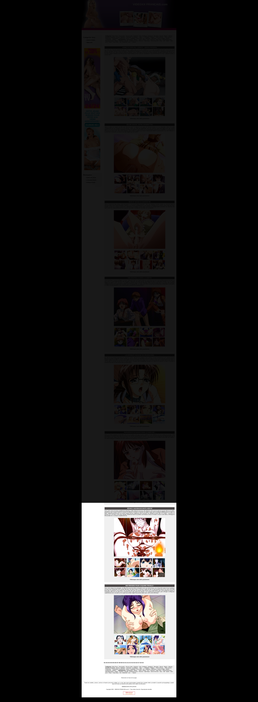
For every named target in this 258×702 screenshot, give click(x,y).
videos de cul (129, 692)
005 (113, 662)
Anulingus (144, 666)
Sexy (161, 671)
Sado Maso (147, 671)
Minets (135, 670)
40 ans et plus (129, 666)
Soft (164, 671)
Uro (129, 672)
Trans (110, 672)
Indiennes (148, 669)
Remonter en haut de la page (129, 677)
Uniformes (124, 672)
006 (115, 662)
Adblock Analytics (128, 699)
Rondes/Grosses (133, 671)
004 (111, 662)
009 (122, 662)
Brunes (118, 668)
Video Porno (115, 666)
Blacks (165, 666)
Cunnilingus (135, 668)
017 (138, 662)
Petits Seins (159, 670)
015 (134, 662)
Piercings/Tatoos (109, 671)
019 (143, 662)
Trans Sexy (115, 672)
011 (126, 662)
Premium (121, 671)
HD (144, 669)
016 (136, 662)
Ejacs (140, 668)
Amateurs (136, 666)
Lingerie (114, 670)
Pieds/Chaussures (167, 670)
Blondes (170, 666)
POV (148, 670)
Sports (167, 671)
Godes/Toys (122, 669)
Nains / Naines (142, 670)
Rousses (141, 671)
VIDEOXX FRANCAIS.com (121, 689)
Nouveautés (122, 666)
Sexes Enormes (155, 671)
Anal (140, 666)
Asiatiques (150, 666)
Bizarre (161, 666)
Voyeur (134, 672)
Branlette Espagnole (110, 668)
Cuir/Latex (128, 668)
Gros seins (139, 669)
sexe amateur (129, 693)
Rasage (126, 671)
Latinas (167, 669)
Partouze (152, 670)
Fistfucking (108, 669)
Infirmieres (153, 669)
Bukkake (123, 668)
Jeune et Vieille (161, 669)
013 (130, 662)
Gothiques (132, 669)
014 (132, 662)
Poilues (116, 671)
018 (140, 662)
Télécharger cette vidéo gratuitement (139, 579)
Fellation (152, 668)
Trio (120, 672)
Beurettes (156, 666)
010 (124, 662)
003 (109, 662)
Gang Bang (115, 669)
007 (117, 662)
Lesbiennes (108, 670)
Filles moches (168, 668)
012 (128, 662)
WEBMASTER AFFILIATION (129, 686)
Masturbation (130, 670)
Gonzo (127, 669)
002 (107, 662)
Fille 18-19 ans (159, 668)
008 (119, 662)
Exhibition (147, 668)
